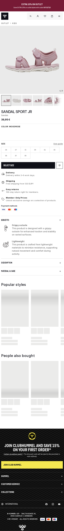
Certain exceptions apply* (13, 454)
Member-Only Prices (16, 198)
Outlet (5, 23)
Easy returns (12, 189)
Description (6, 263)
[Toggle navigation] (30, 16)
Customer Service (10, 484)
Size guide (58, 144)
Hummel (5, 476)
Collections (7, 492)
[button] (37, 16)
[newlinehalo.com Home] (4, 16)
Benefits (5, 220)
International (11, 504)
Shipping (10, 181)
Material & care (8, 271)
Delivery (10, 173)
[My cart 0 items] (52, 16)
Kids (14, 23)
